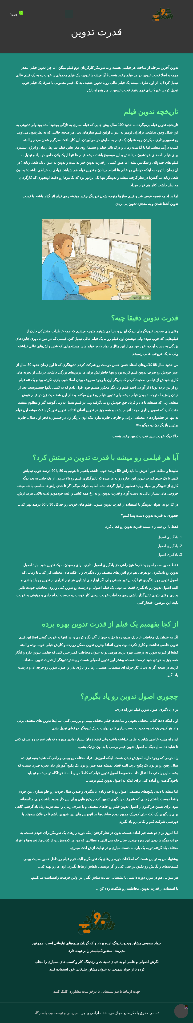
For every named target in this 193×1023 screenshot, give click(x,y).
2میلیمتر (96, 951)
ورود (13, 14)
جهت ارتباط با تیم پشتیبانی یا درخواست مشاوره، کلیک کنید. (96, 991)
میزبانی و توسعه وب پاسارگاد (56, 1013)
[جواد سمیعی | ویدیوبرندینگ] (162, 14)
